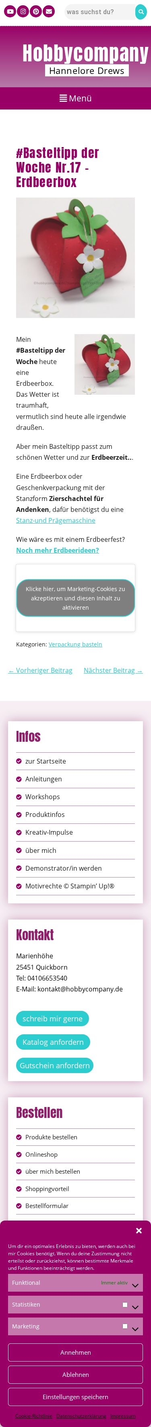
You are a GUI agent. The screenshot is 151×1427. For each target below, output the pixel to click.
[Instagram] (23, 11)
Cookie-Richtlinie (33, 1415)
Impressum (123, 1415)
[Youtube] (10, 11)
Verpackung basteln (75, 644)
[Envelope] (49, 11)
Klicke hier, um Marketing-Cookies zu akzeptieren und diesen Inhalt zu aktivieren (75, 598)
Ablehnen (75, 1374)
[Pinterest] (36, 11)
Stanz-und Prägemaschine (55, 520)
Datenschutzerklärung (81, 1415)
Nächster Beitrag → (113, 670)
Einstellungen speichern (75, 1397)
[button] (139, 1231)
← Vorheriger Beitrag (40, 670)
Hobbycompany (86, 53)
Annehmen (75, 1352)
